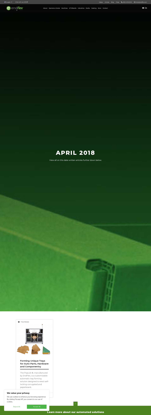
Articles (107, 2)
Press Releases (25, 322)
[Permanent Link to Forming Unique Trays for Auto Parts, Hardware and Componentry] (34, 339)
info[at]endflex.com (141, 2)
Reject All (16, 407)
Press (117, 2)
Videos (101, 2)
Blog (112, 2)
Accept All (36, 407)
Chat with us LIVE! (21, 2)
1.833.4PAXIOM (127, 2)
